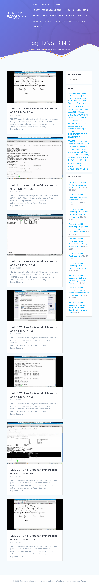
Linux (71, 131)
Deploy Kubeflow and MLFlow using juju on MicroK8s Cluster (77, 185)
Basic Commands (76, 106)
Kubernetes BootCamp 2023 (47, 10)
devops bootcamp (78, 114)
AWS (52, 15)
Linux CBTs (82, 10)
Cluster (82, 112)
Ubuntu (84, 157)
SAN (73, 155)
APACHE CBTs (78, 101)
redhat (76, 152)
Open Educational (16, 16)
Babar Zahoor (77, 103)
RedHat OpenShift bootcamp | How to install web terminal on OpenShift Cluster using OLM (78, 307)
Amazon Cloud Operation (78, 95)
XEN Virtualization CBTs (78, 167)
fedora (76, 121)
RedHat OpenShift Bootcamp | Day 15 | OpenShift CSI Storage (77, 265)
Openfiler (71, 144)
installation (71, 123)
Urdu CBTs (77, 160)
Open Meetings (73, 146)
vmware (79, 163)
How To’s (60, 21)
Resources (81, 21)
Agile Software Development (77, 93)
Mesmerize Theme (78, 581)
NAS (80, 141)
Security (37, 27)
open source (72, 149)
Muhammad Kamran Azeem (78, 137)
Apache (70, 101)
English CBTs (65, 15)
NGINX (84, 141)
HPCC (70, 21)
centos (76, 111)
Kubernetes (39, 15)
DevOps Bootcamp (51, 4)
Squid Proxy (74, 157)
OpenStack (83, 15)
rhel (80, 152)
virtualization (72, 163)
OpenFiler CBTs (82, 143)
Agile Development (43, 21)
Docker (70, 10)
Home (36, 4)
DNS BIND (71, 118)
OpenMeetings (82, 146)
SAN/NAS (78, 154)
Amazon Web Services (77, 98)
